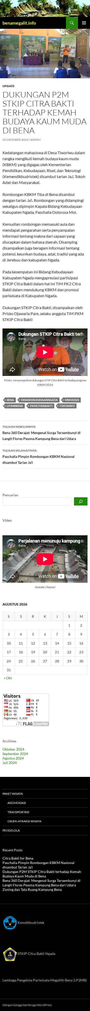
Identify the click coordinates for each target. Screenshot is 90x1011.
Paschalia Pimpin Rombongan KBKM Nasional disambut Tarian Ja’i (38, 457)
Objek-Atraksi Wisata (24, 821)
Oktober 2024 (13, 749)
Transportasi (18, 812)
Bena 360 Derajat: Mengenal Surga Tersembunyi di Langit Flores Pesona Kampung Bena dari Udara (41, 433)
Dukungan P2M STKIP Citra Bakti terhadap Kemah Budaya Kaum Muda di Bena (41, 873)
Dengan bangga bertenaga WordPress (27, 1005)
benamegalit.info (19, 23)
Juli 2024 (9, 762)
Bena (10, 399)
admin (35, 140)
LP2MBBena (15, 405)
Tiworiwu (67, 405)
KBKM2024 (72, 399)
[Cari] (81, 501)
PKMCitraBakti (41, 405)
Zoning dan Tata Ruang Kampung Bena (32, 889)
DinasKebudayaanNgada (39, 399)
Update (8, 86)
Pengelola (11, 830)
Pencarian (10, 495)
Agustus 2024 (13, 758)
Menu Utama (84, 23)
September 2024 (15, 754)
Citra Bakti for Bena (17, 858)
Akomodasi (17, 803)
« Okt (8, 678)
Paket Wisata (12, 793)
